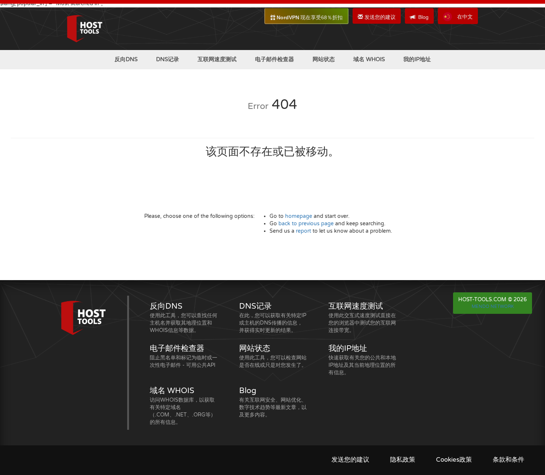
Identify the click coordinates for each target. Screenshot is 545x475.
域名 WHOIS (369, 59)
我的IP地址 (417, 59)
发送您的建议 (379, 17)
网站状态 (324, 59)
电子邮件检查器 (274, 59)
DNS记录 (167, 59)
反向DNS (126, 59)
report (303, 231)
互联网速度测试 (217, 59)
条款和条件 (508, 460)
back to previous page (306, 223)
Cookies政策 (454, 460)
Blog (423, 17)
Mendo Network (493, 306)
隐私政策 (402, 460)
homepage (298, 216)
